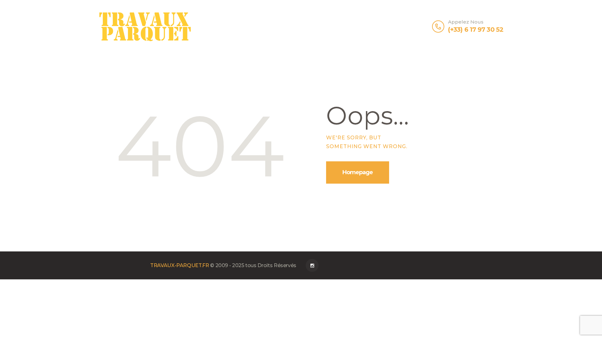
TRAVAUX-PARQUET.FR (179, 265)
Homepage (357, 172)
